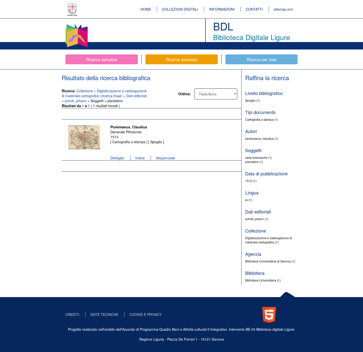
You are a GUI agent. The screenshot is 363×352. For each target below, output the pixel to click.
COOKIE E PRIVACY (145, 314)
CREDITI (72, 314)
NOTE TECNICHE (104, 314)
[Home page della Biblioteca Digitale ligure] (76, 25)
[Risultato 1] (84, 137)
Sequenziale (165, 157)
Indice (140, 157)
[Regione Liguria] (72, 6)
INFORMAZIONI (222, 9)
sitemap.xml (283, 9)
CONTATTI (254, 9)
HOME (146, 9)
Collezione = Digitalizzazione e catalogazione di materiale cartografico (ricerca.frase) (104, 93)
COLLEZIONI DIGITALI (180, 9)
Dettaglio (117, 157)
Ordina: (184, 93)
